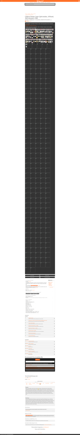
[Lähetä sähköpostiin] (25, 21)
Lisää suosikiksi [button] (32, 275)
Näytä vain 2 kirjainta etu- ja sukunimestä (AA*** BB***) (32, 366)
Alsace (27, 383)
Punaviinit (28, 24)
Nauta (35, 293)
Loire (43, 383)
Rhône (27, 384)
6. (39, 389)
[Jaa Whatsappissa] (26, 21)
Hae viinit (39, 285)
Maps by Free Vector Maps (53, 382)
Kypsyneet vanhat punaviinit (31, 25)
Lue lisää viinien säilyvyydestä (47, 424)
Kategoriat (39, 2)
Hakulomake (31, 2)
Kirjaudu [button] (37, 359)
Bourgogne (33, 383)
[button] (1, 1)
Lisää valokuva (51, 287)
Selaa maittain (35, 2)
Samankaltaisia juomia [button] (47, 277)
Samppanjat (30, 384)
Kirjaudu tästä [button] (47, 275)
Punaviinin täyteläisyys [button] (50, 19)
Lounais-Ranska (47, 383)
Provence (51, 383)
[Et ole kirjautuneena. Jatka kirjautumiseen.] (79, 1)
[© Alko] (51, 283)
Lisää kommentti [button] (32, 277)
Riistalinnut (32, 293)
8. (42, 389)
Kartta (45, 2)
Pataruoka (37, 293)
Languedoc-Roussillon (39, 383)
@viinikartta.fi (46, 427)
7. (43, 390)
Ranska (26, 377)
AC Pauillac (28, 379)
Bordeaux (29, 377)
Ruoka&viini (42, 2)
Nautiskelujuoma (28, 293)
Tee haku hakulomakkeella (10, 434)
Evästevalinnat (40, 432)
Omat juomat (48, 2)
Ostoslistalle (29, 21)
